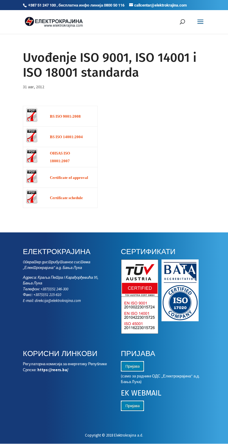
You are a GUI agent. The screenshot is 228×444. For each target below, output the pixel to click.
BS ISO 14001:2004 (66, 137)
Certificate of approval (69, 177)
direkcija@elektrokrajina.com (58, 300)
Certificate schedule (66, 198)
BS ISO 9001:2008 (65, 116)
